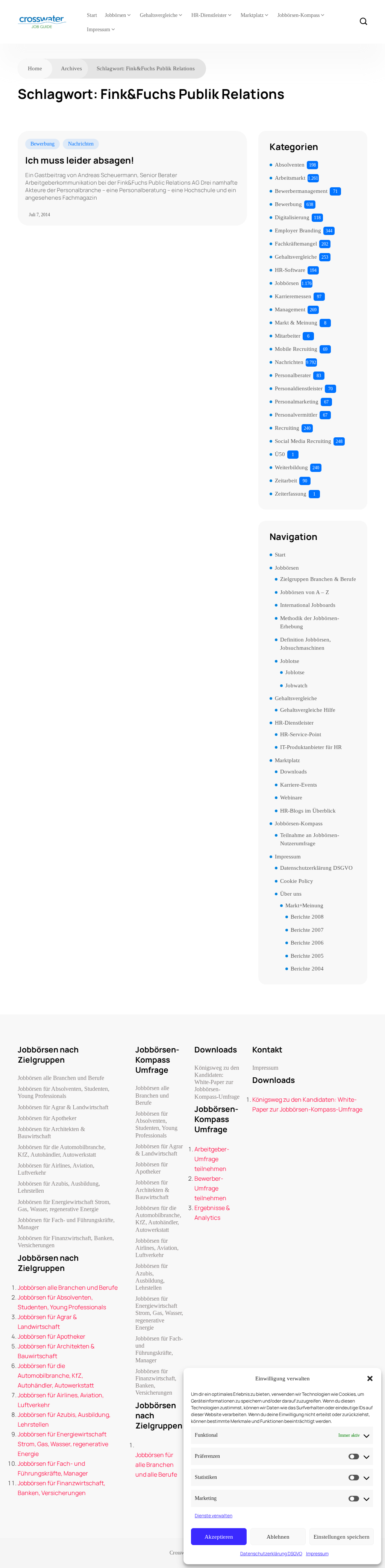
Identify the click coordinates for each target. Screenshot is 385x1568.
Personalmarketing (296, 402)
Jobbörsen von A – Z (304, 592)
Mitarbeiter (287, 336)
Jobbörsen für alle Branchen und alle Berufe (156, 1465)
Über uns (291, 894)
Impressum (317, 1553)
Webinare (291, 798)
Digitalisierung (292, 217)
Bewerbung (42, 144)
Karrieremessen (293, 296)
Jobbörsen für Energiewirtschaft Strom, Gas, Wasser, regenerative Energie (64, 1205)
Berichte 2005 (307, 956)
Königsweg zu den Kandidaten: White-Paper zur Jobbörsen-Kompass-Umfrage (216, 1082)
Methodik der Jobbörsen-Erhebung (309, 622)
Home (35, 68)
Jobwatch (296, 685)
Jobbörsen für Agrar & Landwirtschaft (63, 1107)
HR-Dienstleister (209, 15)
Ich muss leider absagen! (79, 160)
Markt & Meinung (296, 323)
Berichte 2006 (307, 943)
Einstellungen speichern (342, 1537)
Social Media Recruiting (303, 441)
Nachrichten (81, 144)
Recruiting (287, 428)
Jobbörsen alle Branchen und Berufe (61, 1078)
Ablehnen (278, 1537)
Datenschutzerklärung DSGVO (271, 1553)
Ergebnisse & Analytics (212, 1213)
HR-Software (290, 270)
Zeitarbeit (286, 481)
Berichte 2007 (307, 930)
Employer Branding (298, 230)
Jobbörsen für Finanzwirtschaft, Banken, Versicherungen (66, 1241)
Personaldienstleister (299, 388)
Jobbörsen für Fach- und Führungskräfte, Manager (66, 1223)
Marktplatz (252, 15)
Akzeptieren (219, 1537)
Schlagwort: (146, 68)
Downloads (293, 772)
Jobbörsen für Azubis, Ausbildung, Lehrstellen (59, 1187)
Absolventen (290, 165)
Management (290, 309)
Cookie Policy (296, 881)
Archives (71, 68)
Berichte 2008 (307, 917)
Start (92, 15)
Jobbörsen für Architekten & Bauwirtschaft (51, 1132)
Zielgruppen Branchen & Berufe (318, 579)
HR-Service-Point (300, 734)
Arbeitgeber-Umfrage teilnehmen (211, 1159)
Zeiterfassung (290, 494)
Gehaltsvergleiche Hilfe (307, 710)
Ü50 (280, 454)
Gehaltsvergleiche (158, 15)
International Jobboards (307, 605)
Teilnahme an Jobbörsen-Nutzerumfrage (309, 839)
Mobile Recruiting (296, 349)
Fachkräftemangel (296, 244)
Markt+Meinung (304, 905)
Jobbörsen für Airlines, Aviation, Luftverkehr (56, 1169)
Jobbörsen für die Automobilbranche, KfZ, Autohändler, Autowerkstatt (62, 1150)
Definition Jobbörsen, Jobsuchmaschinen (305, 644)
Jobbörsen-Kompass (298, 15)
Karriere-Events (298, 785)
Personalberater (293, 375)
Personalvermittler (296, 415)
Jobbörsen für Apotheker (47, 1118)
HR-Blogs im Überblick (308, 811)
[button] (370, 1378)
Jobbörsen (115, 15)
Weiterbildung (291, 467)
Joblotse (289, 661)
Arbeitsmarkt (290, 178)
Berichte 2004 (307, 969)
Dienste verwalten (213, 1515)
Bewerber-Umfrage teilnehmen (210, 1188)
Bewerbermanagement (301, 191)
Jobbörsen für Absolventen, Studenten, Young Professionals (63, 1092)
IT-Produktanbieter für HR (311, 747)
